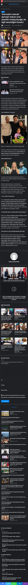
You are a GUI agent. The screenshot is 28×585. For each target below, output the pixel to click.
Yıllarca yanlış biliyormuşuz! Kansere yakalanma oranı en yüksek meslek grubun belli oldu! (20, 348)
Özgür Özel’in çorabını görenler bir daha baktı (12, 512)
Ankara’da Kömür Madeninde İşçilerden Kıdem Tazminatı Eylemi (17, 480)
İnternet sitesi (4, 390)
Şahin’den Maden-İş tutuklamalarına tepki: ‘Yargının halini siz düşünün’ (18, 451)
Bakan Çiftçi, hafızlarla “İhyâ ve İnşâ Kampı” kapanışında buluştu (7, 318)
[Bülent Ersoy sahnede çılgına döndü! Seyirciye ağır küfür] (5, 91)
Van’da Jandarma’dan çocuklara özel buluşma (21, 332)
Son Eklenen (14, 407)
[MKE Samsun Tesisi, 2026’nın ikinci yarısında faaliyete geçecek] (5, 470)
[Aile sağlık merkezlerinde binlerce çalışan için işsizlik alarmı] (5, 464)
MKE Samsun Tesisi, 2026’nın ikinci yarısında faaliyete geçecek (17, 470)
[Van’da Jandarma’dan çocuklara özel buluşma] (21, 326)
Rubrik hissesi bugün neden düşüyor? (10, 417)
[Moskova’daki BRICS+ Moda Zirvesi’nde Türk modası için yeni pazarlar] (5, 83)
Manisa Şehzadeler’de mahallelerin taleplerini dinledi (7, 347)
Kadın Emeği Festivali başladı (20, 317)
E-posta (3, 385)
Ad (2, 380)
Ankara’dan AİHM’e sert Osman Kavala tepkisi (12, 475)
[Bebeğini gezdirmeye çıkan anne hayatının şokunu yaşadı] (5, 428)
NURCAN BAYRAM (6, 25)
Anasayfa (4, 9)
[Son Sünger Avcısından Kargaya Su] (5, 440)
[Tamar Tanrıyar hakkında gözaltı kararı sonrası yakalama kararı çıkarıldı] (5, 517)
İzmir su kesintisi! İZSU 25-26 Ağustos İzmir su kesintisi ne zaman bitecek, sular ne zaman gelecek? (12, 487)
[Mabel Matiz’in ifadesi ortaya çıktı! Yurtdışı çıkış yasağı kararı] (7, 326)
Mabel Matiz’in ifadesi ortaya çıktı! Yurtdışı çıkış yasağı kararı (6, 332)
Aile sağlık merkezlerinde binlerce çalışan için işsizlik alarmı (18, 463)
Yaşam (8, 9)
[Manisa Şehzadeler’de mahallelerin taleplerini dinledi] (7, 341)
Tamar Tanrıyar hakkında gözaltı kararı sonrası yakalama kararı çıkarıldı (18, 517)
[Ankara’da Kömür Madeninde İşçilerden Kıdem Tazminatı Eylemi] (5, 480)
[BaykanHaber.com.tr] (14, 4)
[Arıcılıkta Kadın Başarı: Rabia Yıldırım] (5, 413)
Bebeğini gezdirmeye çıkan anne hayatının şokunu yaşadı (18, 427)
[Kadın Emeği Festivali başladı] (21, 311)
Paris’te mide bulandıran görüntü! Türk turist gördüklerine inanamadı (12, 422)
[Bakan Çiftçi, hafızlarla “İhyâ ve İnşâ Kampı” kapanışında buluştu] (7, 311)
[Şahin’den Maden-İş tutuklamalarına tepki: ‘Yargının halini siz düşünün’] (5, 451)
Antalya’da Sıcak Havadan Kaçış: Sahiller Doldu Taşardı (18, 433)
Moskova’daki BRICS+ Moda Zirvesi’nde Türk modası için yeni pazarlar (18, 83)
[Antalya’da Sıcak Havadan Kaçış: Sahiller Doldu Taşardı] (5, 434)
